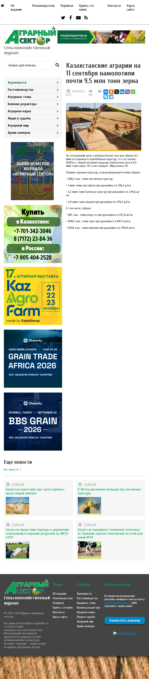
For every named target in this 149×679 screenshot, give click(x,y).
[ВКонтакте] (105, 91)
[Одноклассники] (111, 91)
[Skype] (105, 96)
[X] (116, 91)
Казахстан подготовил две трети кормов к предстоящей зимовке (35, 491)
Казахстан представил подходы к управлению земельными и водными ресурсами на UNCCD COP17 (37, 533)
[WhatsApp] (133, 91)
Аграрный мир (18, 125)
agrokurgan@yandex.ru (117, 602)
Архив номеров (19, 133)
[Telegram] (111, 96)
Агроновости (17, 83)
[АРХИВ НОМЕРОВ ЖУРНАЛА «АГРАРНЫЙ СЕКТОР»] (33, 199)
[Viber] (127, 91)
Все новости (11, 469)
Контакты (114, 6)
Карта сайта (131, 8)
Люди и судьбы (19, 118)
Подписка (67, 6)
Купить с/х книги (86, 8)
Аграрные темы (19, 97)
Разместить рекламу (124, 620)
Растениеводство (21, 90)
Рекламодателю (43, 6)
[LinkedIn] (122, 91)
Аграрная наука (19, 111)
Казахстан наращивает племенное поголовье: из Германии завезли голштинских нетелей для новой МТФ (110, 533)
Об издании (16, 8)
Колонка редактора (22, 104)
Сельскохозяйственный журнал (27, 600)
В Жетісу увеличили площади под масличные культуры (109, 491)
